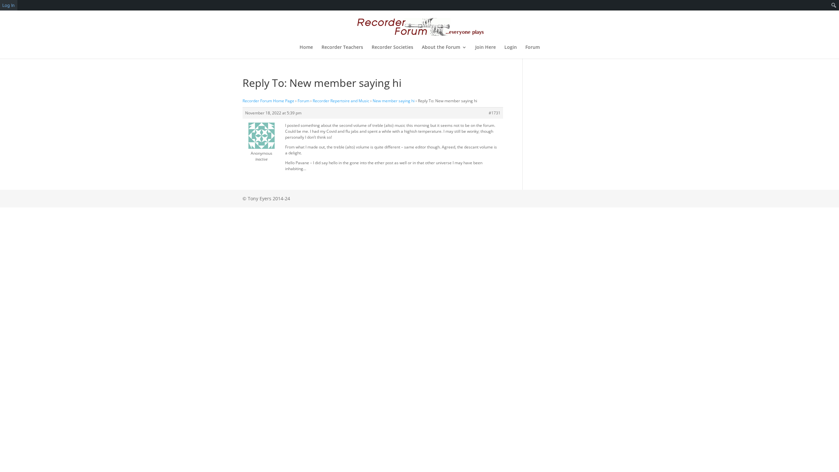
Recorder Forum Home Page (268, 101)
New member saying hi (394, 101)
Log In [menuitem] (8, 5)
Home (306, 47)
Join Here (485, 47)
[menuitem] (834, 5)
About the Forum (441, 47)
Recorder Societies (392, 47)
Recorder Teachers (342, 47)
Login (510, 47)
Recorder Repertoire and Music (341, 101)
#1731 (494, 113)
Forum (532, 47)
